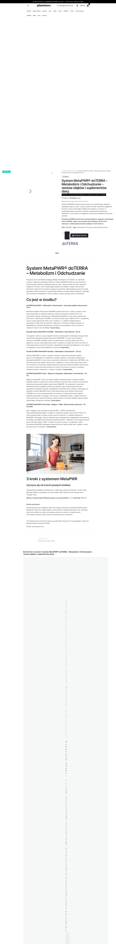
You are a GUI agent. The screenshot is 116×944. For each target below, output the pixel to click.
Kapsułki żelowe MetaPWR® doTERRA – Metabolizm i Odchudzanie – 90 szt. (53, 332)
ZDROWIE (29, 15)
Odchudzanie (81, 227)
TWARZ (55, 11)
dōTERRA (29, 11)
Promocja (89, 227)
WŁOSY (60, 11)
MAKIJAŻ (45, 11)
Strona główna (66, 171)
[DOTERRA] (70, 243)
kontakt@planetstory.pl (65, 5)
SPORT (72, 11)
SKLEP (74, 171)
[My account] (77, 5)
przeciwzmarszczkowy (100, 227)
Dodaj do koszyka (80, 235)
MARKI (34, 15)
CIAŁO (49, 11)
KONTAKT (44, 15)
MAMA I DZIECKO (37, 11)
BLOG (39, 15)
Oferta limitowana (79, 11)
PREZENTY (66, 11)
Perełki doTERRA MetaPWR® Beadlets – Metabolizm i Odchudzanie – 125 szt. (53, 351)
